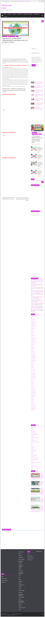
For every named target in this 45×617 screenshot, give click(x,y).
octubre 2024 (33, 341)
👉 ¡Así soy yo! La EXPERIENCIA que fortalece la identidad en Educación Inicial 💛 (37, 300)
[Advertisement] (15, 51)
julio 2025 (32, 329)
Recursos (14, 14)
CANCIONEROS (33, 431)
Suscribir (33, 65)
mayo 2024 (32, 348)
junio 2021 (32, 399)
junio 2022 (32, 382)
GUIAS (32, 444)
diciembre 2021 (33, 390)
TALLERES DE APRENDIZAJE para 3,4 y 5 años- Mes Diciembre (40, 149)
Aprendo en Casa (33, 427)
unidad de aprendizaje (34, 466)
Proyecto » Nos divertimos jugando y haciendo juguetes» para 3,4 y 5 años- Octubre (22, 199)
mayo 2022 (32, 383)
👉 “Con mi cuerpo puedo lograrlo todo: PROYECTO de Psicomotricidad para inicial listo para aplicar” (37, 307)
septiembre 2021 (33, 395)
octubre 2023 (33, 358)
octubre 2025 (33, 325)
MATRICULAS (33, 447)
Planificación (19, 14)
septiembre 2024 (33, 342)
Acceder (2, 576)
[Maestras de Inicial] (2, 15)
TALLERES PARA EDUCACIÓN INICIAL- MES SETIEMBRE (39, 172)
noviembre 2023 (33, 357)
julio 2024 (32, 345)
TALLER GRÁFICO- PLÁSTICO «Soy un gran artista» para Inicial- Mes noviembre (40, 164)
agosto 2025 (32, 328)
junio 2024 (32, 347)
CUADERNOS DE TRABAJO (34, 437)
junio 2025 (32, 331)
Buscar (43, 21)
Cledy (39, 144)
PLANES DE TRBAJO (34, 455)
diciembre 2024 (33, 338)
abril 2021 (32, 402)
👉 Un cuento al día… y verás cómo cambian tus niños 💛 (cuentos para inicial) (36, 297)
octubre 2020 (33, 409)
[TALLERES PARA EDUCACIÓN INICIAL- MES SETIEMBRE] (34, 173)
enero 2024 (32, 354)
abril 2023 (32, 367)
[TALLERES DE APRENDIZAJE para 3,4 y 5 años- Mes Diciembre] (34, 150)
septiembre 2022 (33, 377)
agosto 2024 (32, 344)
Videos (32, 468)
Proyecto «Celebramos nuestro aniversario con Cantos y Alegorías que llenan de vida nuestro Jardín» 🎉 (37, 304)
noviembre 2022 (33, 374)
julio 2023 (32, 363)
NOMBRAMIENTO (33, 450)
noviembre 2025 (33, 323)
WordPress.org (3, 582)
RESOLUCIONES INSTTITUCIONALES (36, 462)
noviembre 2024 (33, 339)
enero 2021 (32, 405)
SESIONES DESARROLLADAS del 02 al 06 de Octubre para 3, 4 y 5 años (8, 198)
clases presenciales (5, 36)
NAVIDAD (32, 449)
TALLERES (5, 16)
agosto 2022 (32, 379)
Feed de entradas (4, 578)
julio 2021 (32, 398)
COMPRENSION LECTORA (34, 434)
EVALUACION (33, 440)
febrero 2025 (33, 335)
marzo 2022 (32, 386)
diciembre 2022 (33, 373)
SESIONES (32, 463)
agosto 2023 (32, 361)
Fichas (5, 14)
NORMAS (32, 452)
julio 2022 (32, 380)
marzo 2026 (32, 319)
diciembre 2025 (33, 322)
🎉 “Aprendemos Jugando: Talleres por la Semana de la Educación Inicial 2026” (37, 139)
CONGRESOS (33, 436)
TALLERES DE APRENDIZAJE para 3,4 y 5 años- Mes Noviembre (40, 156)
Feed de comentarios (4, 580)
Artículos (9, 14)
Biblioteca (32, 430)
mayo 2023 (32, 366)
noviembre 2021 (33, 392)
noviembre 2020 (33, 408)
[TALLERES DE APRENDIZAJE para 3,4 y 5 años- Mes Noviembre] (34, 157)
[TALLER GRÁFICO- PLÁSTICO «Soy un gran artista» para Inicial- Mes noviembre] (34, 166)
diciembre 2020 (33, 406)
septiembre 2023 (33, 360)
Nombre (34, 48)
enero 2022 (32, 389)
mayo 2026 (32, 316)
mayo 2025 (32, 332)
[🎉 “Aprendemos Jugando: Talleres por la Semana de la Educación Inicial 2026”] (37, 128)
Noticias (32, 453)
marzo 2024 (32, 351)
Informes (32, 446)
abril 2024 (32, 350)
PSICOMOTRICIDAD (36, 14)
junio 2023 (32, 364)
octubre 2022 (33, 376)
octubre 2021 (33, 393)
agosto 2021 (32, 396)
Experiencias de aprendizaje (27, 14)
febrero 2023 (33, 370)
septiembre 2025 (33, 326)
